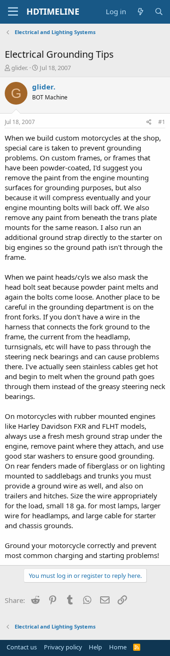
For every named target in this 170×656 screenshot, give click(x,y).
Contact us (22, 647)
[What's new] (140, 11)
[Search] (159, 11)
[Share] (149, 122)
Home (118, 647)
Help (95, 647)
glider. (19, 67)
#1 (161, 122)
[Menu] (13, 12)
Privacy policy (63, 647)
